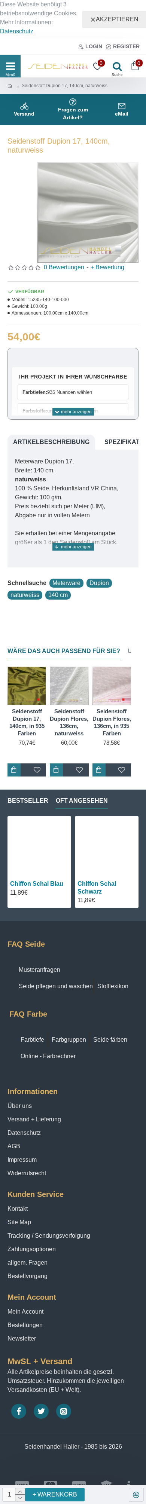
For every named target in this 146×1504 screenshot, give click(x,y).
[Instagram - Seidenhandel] (63, 1411)
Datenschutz (16, 31)
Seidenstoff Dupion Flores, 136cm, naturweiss (69, 722)
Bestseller (27, 800)
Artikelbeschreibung (51, 442)
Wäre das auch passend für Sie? (63, 651)
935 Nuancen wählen (57, 392)
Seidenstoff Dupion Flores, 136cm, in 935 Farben (111, 722)
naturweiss (24, 595)
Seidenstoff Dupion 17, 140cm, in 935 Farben (27, 722)
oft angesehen (82, 800)
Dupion (99, 583)
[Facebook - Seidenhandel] (18, 1411)
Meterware (66, 583)
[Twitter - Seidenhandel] (41, 1411)
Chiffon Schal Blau (36, 883)
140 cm (58, 595)
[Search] (115, 66)
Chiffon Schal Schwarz (96, 887)
